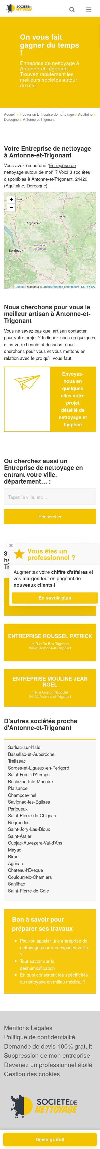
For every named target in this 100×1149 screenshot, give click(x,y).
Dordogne (11, 119)
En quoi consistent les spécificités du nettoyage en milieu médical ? (54, 978)
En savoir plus (54, 597)
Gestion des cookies (32, 1073)
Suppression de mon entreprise (47, 1055)
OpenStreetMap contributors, (62, 286)
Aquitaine (85, 114)
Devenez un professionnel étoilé (48, 1064)
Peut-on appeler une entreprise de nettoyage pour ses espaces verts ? (54, 947)
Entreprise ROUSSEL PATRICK (50, 636)
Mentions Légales (28, 1027)
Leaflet (20, 286)
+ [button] (11, 199)
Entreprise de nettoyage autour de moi (40, 168)
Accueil (9, 114)
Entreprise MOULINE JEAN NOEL (50, 681)
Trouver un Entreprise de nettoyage (47, 114)
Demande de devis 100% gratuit (48, 1046)
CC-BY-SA (88, 286)
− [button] (11, 207)
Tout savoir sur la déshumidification (37, 964)
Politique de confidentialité (39, 1036)
